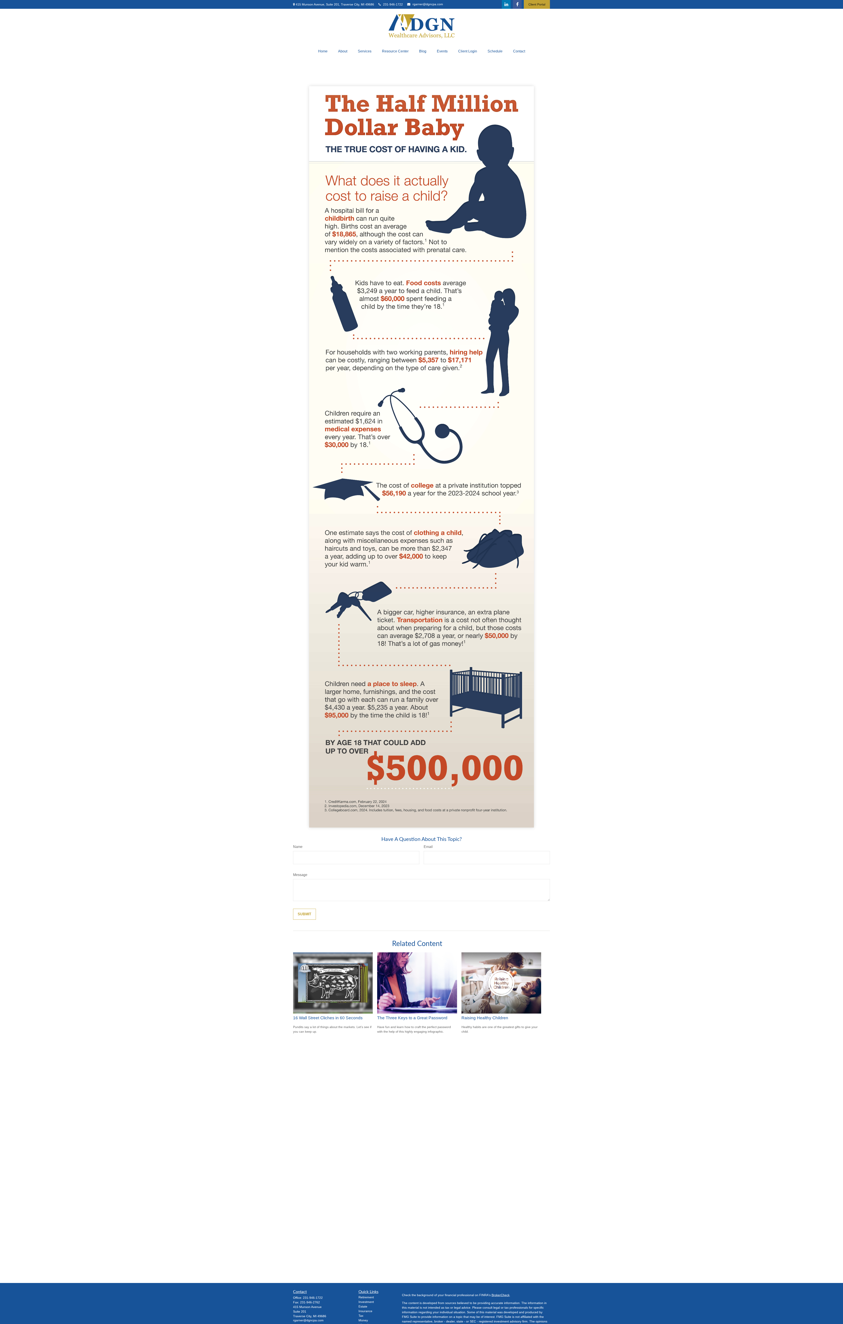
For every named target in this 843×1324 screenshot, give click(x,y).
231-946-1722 (393, 4)
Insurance (365, 1311)
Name (298, 847)
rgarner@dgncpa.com (427, 4)
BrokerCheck (501, 1295)
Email (428, 847)
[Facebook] (517, 4)
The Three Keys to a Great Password (412, 1018)
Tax (360, 1315)
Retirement (366, 1297)
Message (300, 875)
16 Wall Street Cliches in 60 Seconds (328, 1018)
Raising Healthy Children (484, 1018)
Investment (366, 1302)
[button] (323, 51)
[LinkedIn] (506, 4)
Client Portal (536, 4)
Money (363, 1320)
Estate (362, 1306)
